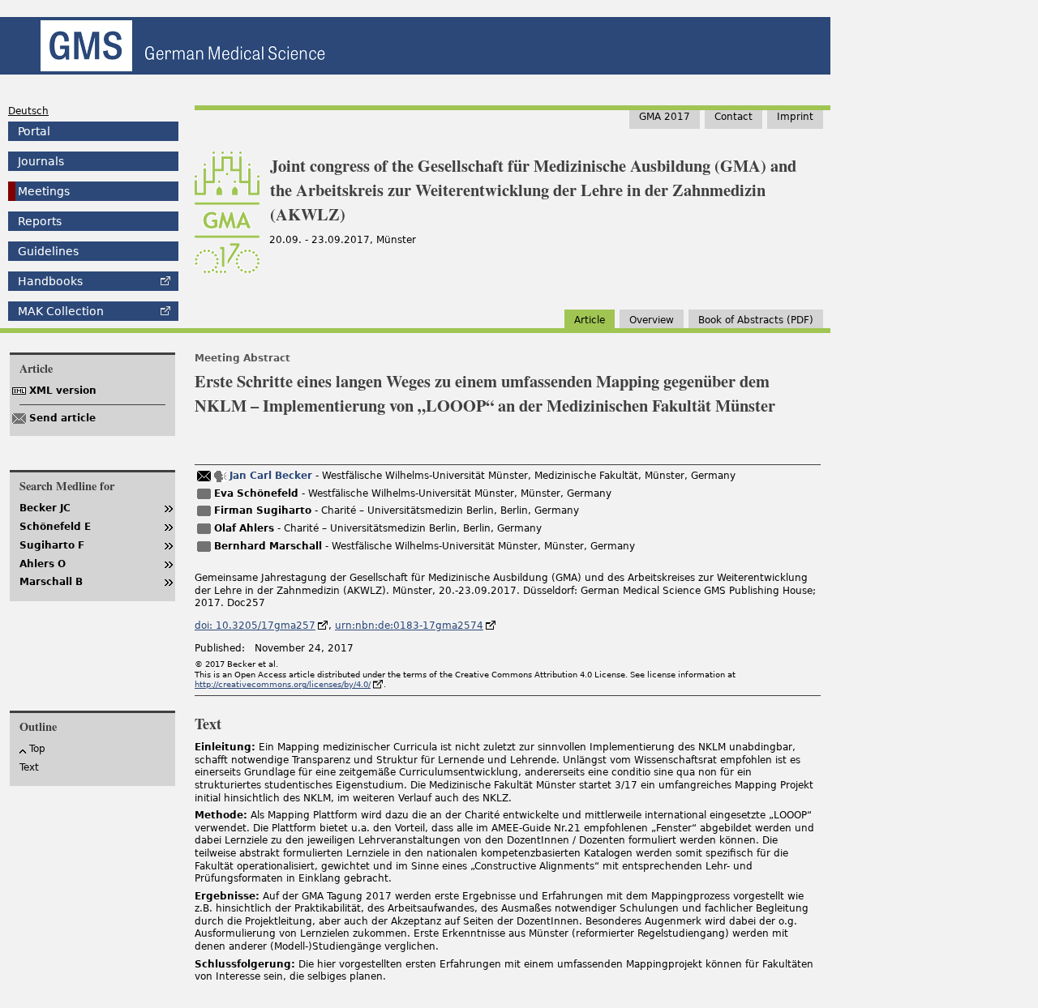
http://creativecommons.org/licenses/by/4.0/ (283, 684)
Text (29, 767)
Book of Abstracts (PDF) (755, 320)
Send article (62, 418)
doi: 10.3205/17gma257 (255, 625)
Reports (40, 221)
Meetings (44, 191)
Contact (733, 116)
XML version (63, 390)
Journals (41, 161)
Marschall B (51, 581)
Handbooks (50, 281)
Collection (61, 311)
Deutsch (28, 111)
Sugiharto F (51, 545)
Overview (651, 320)
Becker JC (45, 508)
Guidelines (48, 251)
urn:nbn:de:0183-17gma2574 (409, 625)
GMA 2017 (664, 116)
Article (589, 320)
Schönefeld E (55, 526)
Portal (34, 131)
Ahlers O (42, 564)
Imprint (795, 116)
